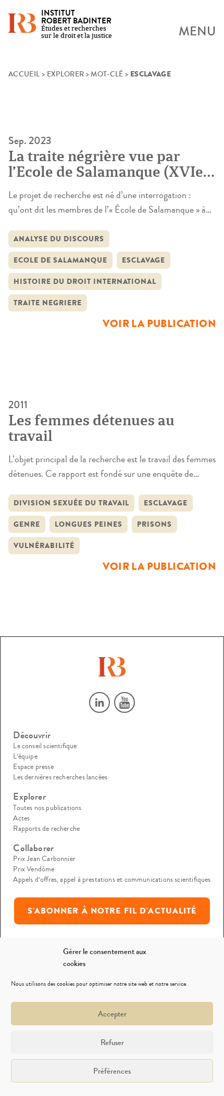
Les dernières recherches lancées (60, 777)
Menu (197, 31)
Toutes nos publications (47, 808)
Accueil (24, 74)
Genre (27, 524)
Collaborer (33, 848)
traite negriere (48, 302)
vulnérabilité (44, 545)
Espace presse (33, 767)
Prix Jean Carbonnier (44, 859)
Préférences (112, 1071)
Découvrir (32, 735)
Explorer (65, 74)
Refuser (112, 1042)
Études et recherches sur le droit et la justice (76, 24)
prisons (154, 524)
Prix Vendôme (33, 869)
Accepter (112, 1014)
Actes (21, 818)
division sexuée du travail (71, 503)
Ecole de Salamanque (60, 260)
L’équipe (25, 756)
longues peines (88, 524)
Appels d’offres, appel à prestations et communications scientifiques (111, 880)
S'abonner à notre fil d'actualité (112, 911)
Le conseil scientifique (45, 746)
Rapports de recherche (46, 829)
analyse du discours (59, 238)
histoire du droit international (85, 281)
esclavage (144, 260)
